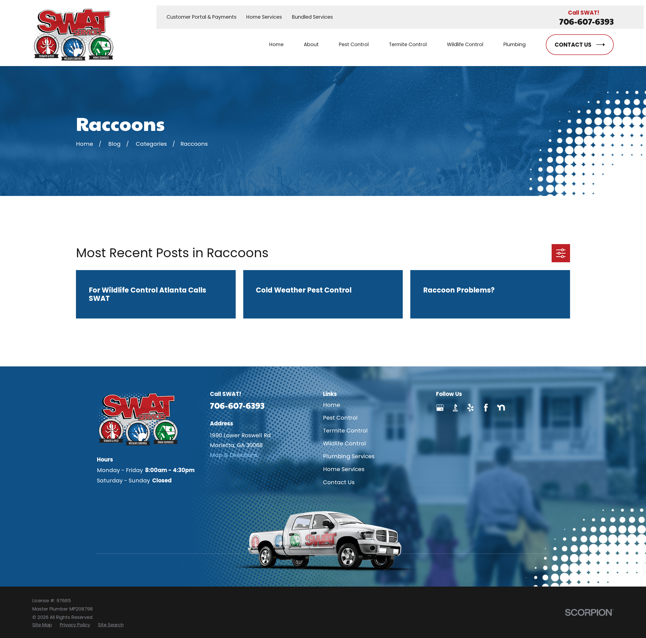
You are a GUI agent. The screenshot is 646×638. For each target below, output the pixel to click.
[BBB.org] (455, 408)
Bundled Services (312, 17)
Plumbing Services (348, 456)
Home (331, 405)
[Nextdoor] (501, 408)
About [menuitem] (311, 44)
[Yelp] (470, 408)
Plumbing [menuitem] (514, 44)
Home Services (264, 17)
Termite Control (345, 430)
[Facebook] (486, 408)
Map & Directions (234, 455)
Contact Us (339, 482)
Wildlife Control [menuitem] (465, 44)
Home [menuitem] (276, 44)
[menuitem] (42, 625)
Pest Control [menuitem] (354, 44)
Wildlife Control (344, 443)
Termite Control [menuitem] (408, 44)
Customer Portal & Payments (201, 17)
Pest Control (340, 418)
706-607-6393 (586, 21)
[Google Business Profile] (440, 408)
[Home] (72, 33)
